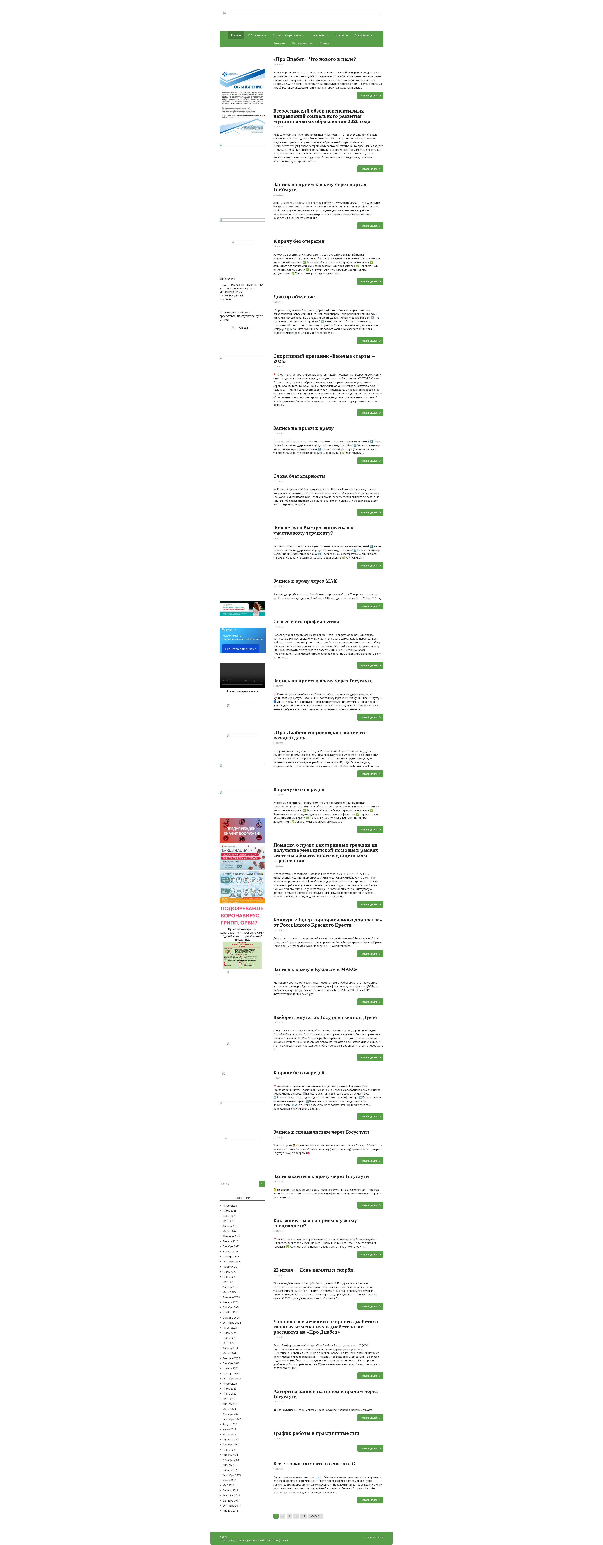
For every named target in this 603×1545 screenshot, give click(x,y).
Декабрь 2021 (231, 1444)
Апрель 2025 (230, 1287)
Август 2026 (230, 1205)
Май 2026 (228, 1221)
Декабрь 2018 (231, 1500)
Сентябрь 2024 (232, 1322)
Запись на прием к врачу (303, 428)
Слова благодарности (299, 476)
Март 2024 (229, 1353)
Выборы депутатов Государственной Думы (325, 1017)
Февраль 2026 (231, 1236)
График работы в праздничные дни (316, 1433)
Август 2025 (230, 1266)
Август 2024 (230, 1327)
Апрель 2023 (230, 1404)
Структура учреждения (287, 35)
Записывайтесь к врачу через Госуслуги (321, 1176)
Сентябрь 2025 (232, 1261)
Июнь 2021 (229, 1449)
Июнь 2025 (229, 1277)
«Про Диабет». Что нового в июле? (314, 59)
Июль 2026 (229, 1210)
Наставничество (302, 43)
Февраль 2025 (231, 1297)
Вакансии (279, 43)
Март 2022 (229, 1434)
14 (303, 1516)
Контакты (341, 35)
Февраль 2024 (231, 1358)
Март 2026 (229, 1231)
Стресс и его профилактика (306, 621)
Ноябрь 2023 (230, 1368)
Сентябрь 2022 (232, 1419)
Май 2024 (228, 1343)
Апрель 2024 (230, 1348)
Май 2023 (228, 1399)
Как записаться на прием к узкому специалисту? (315, 1223)
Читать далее (369, 95)
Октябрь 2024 (231, 1317)
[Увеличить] (261, 73)
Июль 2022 (229, 1429)
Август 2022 (230, 1424)
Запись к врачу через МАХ (305, 581)
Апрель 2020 (230, 1465)
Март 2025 (229, 1292)
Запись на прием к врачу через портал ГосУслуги (320, 187)
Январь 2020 (230, 1470)
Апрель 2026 (230, 1226)
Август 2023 (230, 1383)
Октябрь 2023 (231, 1373)
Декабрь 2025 (231, 1246)
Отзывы (324, 43)
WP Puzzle (378, 1536)
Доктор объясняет (295, 296)
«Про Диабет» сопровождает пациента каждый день (320, 735)
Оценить (225, 299)
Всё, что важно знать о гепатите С (314, 1463)
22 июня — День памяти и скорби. (314, 1270)
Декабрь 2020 (231, 1460)
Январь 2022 (230, 1439)
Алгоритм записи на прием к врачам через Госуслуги (325, 1394)
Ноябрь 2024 (230, 1312)
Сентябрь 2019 (232, 1475)
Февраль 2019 (231, 1495)
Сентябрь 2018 (232, 1505)
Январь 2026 (230, 1241)
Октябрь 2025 (231, 1256)
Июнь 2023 (229, 1393)
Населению (318, 35)
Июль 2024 (229, 1333)
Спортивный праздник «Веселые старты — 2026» (324, 358)
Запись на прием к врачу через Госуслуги (323, 681)
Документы (362, 35)
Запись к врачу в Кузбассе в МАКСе (315, 969)
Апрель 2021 (230, 1454)
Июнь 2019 (229, 1480)
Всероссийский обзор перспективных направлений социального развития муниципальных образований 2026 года (321, 116)
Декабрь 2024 (231, 1307)
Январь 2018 (230, 1510)
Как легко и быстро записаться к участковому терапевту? (313, 530)
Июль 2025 (229, 1271)
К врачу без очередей (299, 241)
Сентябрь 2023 (232, 1378)
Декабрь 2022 (231, 1414)
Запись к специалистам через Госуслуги (321, 1132)
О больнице (255, 35)
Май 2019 (228, 1485)
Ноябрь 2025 (230, 1251)
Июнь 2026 (229, 1216)
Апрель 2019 (230, 1490)
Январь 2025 (230, 1302)
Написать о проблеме (240, 649)
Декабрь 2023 (231, 1363)
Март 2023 (229, 1409)
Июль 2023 (229, 1388)
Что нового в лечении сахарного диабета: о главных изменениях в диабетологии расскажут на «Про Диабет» (325, 1326)
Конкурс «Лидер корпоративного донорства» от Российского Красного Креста (327, 922)
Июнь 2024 (229, 1338)
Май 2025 (228, 1282)
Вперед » (315, 1516)
